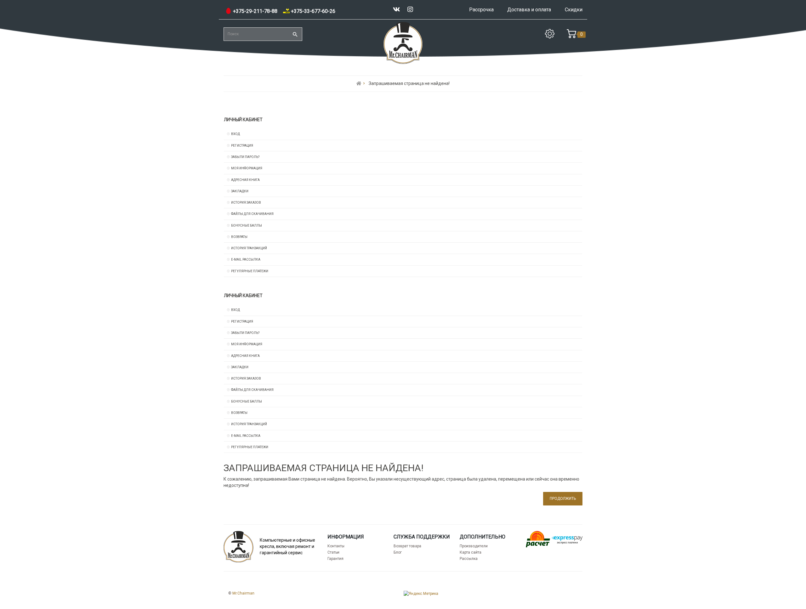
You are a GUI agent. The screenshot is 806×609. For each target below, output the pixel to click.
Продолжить (563, 498)
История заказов (246, 202)
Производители (474, 546)
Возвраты (239, 237)
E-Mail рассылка (245, 259)
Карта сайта (470, 552)
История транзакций (249, 248)
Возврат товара (407, 546)
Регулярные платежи (249, 271)
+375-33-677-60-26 (312, 11)
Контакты (335, 546)
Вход (235, 134)
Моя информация (246, 168)
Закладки (239, 191)
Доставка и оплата (529, 10)
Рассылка (469, 558)
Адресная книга (245, 180)
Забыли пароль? (245, 157)
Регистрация (242, 145)
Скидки (573, 10)
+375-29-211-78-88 (254, 11)
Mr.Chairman (243, 593)
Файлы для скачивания (252, 214)
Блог (398, 552)
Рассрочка (481, 10)
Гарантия (335, 558)
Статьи (333, 552)
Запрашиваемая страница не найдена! (409, 83)
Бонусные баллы (246, 225)
